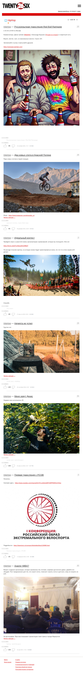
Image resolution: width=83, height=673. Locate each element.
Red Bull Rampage (32, 140)
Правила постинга (20, 662)
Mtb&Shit (27, 35)
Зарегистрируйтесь (63, 11)
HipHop (7, 27)
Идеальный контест (24, 238)
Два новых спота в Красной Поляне (32, 155)
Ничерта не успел (23, 323)
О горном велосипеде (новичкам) (24, 664)
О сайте (17, 659)
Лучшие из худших (52, 35)
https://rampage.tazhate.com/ (13, 47)
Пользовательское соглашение (24, 669)
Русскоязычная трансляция (16, 140)
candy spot (10, 381)
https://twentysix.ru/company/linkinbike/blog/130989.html (32, 545)
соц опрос (10, 308)
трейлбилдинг (19, 460)
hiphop (9, 644)
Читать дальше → (9, 217)
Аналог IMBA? (21, 566)
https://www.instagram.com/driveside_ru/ (22, 215)
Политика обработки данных (23, 667)
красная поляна (12, 223)
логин (78, 11)
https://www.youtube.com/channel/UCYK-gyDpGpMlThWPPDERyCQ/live (38, 483)
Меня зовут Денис (23, 396)
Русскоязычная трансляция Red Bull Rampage (38, 27)
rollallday (17, 381)
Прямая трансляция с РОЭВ (29, 475)
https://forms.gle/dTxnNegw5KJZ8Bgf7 (16, 246)
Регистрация (7, 662)
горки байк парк (23, 223)
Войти (6, 659)
